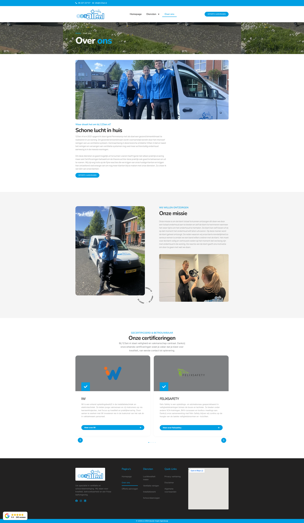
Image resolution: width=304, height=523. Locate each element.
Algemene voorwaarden (170, 490)
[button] (80, 440)
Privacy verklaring (172, 476)
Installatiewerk (149, 492)
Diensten (151, 14)
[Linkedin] (85, 501)
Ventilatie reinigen (151, 485)
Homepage (136, 14)
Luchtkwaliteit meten (149, 478)
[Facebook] (76, 501)
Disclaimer (169, 482)
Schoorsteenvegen (151, 498)
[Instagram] (81, 501)
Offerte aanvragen (130, 489)
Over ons (169, 14)
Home (78, 33)
